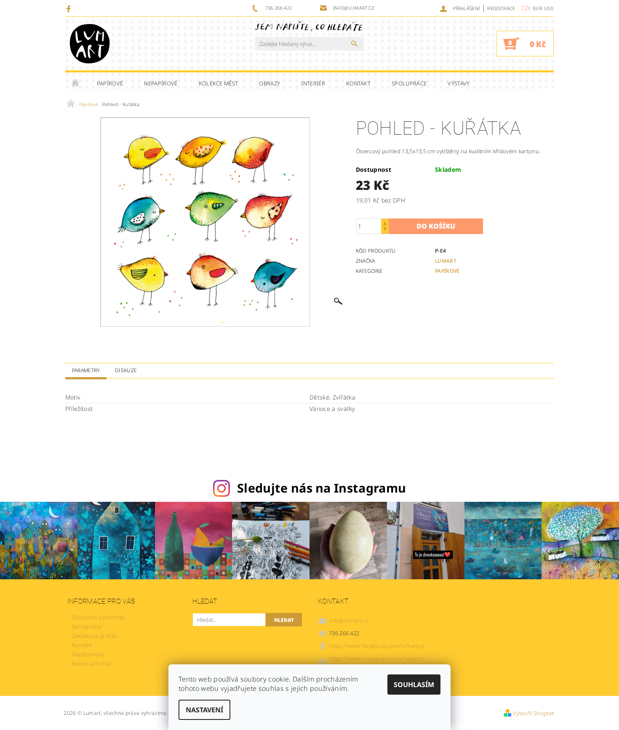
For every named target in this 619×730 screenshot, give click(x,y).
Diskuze (126, 370)
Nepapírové (160, 83)
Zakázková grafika (94, 635)
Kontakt (358, 83)
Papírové (110, 83)
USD (549, 8)
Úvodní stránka (75, 83)
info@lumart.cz (348, 620)
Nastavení (204, 709)
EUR (537, 8)
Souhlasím (414, 684)
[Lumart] (90, 44)
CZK (526, 8)
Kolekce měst (218, 83)
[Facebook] (69, 8)
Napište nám (88, 654)
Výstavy (459, 83)
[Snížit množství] (385, 230)
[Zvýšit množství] (385, 222)
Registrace (501, 8)
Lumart (445, 260)
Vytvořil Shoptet (533, 713)
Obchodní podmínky (98, 617)
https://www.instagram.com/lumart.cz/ (377, 662)
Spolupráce (409, 83)
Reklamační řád (91, 663)
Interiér (313, 83)
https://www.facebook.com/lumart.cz (377, 646)
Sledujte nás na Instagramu (321, 488)
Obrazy (269, 83)
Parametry (86, 370)
